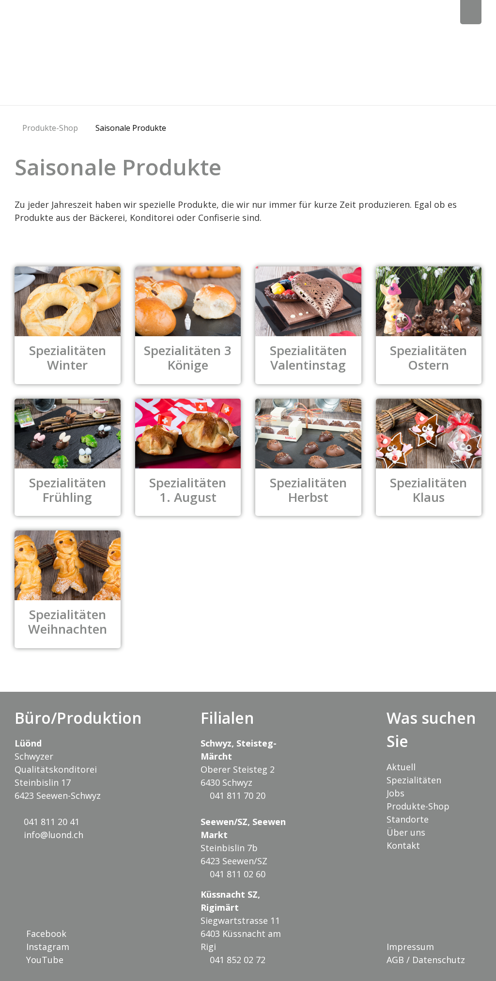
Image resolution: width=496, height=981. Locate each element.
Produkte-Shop (50, 128)
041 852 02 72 (236, 959)
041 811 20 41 (50, 821)
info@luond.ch (52, 835)
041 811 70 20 (236, 795)
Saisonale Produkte (130, 128)
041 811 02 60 (236, 874)
